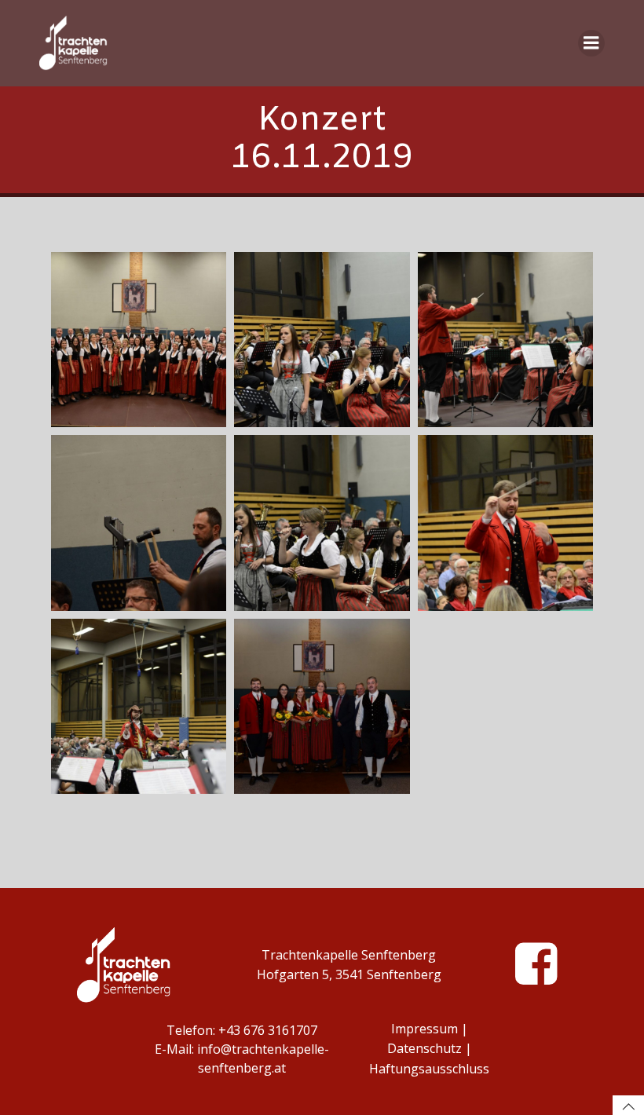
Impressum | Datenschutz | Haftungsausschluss (429, 1048)
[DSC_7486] (138, 522)
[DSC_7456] (505, 522)
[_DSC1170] (505, 339)
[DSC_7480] (321, 339)
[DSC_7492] (138, 339)
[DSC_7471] (321, 706)
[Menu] (591, 43)
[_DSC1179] (321, 522)
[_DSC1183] (138, 706)
